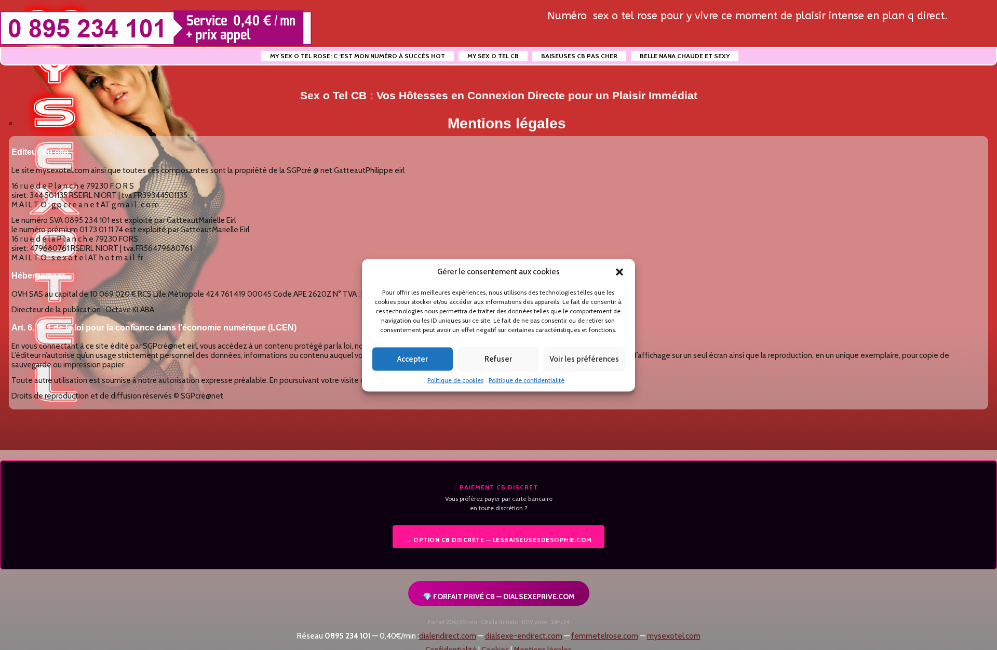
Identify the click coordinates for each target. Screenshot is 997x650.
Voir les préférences (584, 359)
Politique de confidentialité (526, 379)
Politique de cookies (455, 379)
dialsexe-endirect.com (523, 636)
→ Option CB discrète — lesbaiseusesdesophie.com (498, 539)
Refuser (498, 359)
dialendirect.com (447, 636)
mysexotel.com (673, 636)
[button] (619, 272)
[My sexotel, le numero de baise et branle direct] (156, 28)
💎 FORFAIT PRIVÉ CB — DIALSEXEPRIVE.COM (499, 596)
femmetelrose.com (604, 636)
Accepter (412, 359)
